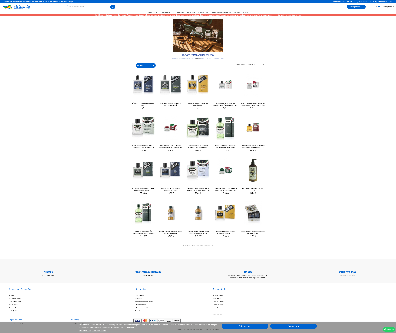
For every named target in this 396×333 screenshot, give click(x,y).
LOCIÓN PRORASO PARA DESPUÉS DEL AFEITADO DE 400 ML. (171, 232)
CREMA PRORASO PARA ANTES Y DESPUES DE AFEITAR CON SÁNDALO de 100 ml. (170, 147)
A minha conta (218, 295)
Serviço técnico (356, 7)
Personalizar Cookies (99, 330)
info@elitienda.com (380, 2)
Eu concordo (293, 326)
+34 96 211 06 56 (349, 275)
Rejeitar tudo (245, 326)
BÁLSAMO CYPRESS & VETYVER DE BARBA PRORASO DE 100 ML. (143, 189)
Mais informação (85, 330)
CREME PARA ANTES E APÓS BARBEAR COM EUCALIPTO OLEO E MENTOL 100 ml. (225, 189)
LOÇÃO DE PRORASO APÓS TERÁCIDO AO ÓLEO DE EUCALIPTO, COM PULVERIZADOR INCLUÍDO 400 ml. (143, 232)
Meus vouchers (218, 311)
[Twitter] (339, 298)
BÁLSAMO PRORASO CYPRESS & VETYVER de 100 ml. (170, 104)
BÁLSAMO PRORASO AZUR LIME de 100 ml (143, 104)
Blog (391, 2)
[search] (112, 7)
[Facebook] (335, 298)
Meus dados (217, 299)
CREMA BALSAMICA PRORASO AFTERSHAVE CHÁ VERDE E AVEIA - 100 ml (225, 104)
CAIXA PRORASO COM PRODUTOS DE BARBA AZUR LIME (253, 232)
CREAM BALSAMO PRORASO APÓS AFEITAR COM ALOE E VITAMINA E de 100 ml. (197, 189)
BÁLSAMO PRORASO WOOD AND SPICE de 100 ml (198, 104)
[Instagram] (342, 298)
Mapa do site (139, 311)
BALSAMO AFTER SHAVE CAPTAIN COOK (252, 189)
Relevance (256, 65)
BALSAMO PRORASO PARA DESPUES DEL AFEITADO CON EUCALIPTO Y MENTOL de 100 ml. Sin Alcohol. (143, 147)
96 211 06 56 (363, 2)
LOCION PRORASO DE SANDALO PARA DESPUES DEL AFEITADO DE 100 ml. (253, 147)
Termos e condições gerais (144, 302)
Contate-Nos (350, 2)
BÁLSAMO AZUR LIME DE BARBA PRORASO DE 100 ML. (170, 189)
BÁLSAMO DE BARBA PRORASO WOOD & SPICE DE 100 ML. (225, 232)
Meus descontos (218, 308)
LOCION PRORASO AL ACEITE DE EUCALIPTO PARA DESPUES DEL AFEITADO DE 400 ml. (225, 147)
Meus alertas (217, 314)
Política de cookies (141, 305)
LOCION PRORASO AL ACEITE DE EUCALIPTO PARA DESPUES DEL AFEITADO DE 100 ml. (198, 147)
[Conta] (370, 6)
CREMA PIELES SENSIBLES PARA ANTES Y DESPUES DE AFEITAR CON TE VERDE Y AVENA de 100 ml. (253, 104)
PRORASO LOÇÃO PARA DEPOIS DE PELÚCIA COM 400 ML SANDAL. (198, 232)
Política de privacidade (142, 308)
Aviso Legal (138, 299)
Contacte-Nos (139, 295)
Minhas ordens (218, 305)
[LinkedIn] (346, 298)
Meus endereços (218, 302)
